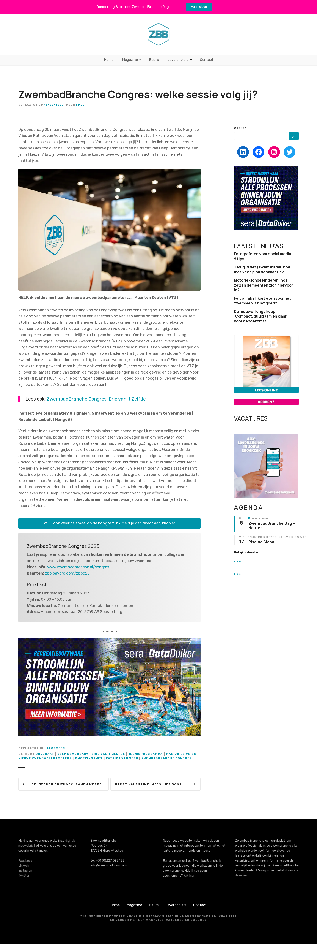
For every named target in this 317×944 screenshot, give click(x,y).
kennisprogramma (145, 754)
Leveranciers (178, 60)
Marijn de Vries (181, 754)
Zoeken (240, 128)
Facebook (25, 861)
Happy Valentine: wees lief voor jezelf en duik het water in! (158, 784)
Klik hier (189, 875)
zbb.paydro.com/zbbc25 (67, 573)
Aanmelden (199, 7)
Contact (206, 60)
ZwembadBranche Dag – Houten (271, 526)
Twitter (23, 875)
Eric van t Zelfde (108, 754)
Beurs (154, 60)
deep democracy (72, 754)
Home (108, 60)
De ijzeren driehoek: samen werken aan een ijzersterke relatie (70, 784)
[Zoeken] (294, 136)
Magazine (130, 60)
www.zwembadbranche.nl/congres (78, 567)
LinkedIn (24, 866)
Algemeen (56, 748)
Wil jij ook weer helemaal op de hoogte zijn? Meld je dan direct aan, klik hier (109, 523)
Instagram (25, 871)
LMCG (80, 104)
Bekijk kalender (246, 552)
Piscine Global (261, 542)
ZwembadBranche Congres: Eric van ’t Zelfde (96, 399)
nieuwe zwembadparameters (45, 758)
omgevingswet (89, 758)
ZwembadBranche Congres (166, 758)
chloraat (45, 754)
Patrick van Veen (122, 758)
